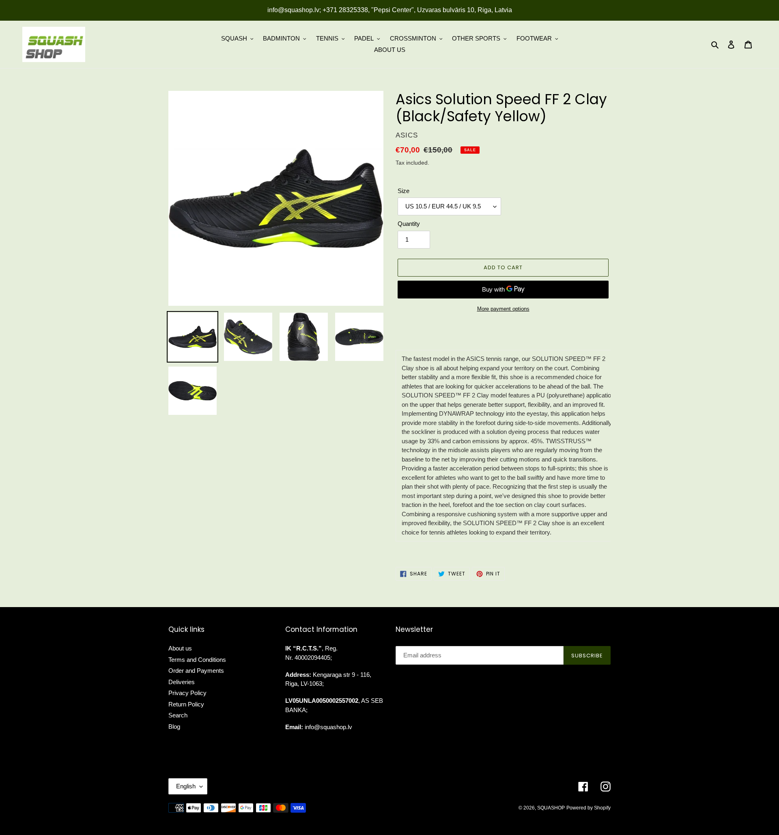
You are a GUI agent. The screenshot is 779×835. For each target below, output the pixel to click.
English (186, 786)
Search (177, 715)
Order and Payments (196, 670)
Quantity (409, 223)
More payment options (503, 309)
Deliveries (181, 681)
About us (180, 648)
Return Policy (186, 704)
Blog (174, 726)
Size (403, 190)
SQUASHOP (551, 808)
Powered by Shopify (588, 808)
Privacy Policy (187, 692)
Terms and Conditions (197, 659)
